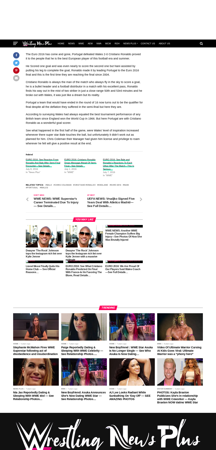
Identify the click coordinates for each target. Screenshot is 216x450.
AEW (90, 43)
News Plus (129, 43)
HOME (61, 43)
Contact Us (148, 43)
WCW (108, 43)
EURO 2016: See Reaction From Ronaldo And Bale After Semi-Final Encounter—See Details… (43, 162)
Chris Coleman (63, 185)
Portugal (32, 188)
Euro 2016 (116, 185)
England (103, 185)
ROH (117, 43)
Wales (44, 188)
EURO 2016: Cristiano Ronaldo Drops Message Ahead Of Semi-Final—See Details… (80, 162)
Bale (49, 185)
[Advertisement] (108, 20)
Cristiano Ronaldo (85, 185)
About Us (164, 43)
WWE (81, 43)
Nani (126, 185)
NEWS (71, 43)
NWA (98, 43)
